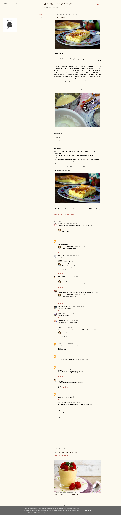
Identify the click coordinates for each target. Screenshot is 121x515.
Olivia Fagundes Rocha (67, 229)
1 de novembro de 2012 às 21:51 (80, 246)
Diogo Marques (61, 356)
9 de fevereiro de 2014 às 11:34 (69, 366)
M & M (59, 313)
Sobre (49, 7)
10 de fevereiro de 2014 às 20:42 (67, 393)
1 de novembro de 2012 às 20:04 (70, 240)
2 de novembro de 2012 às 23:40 (66, 327)
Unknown (60, 367)
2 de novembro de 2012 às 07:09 (79, 306)
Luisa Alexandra (61, 276)
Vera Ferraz (60, 240)
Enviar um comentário (63, 455)
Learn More (87, 510)
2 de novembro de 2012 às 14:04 (72, 320)
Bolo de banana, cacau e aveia (67, 453)
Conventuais (41, 20)
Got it (95, 510)
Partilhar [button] (40, 14)
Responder (60, 237)
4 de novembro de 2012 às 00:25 (72, 355)
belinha (59, 343)
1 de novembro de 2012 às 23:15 (80, 294)
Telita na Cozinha (64, 387)
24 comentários (61, 497)
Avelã (59, 393)
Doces (39, 22)
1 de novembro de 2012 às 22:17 (73, 255)
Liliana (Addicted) (62, 255)
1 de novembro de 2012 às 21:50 (80, 229)
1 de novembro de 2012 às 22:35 (68, 290)
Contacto (55, 7)
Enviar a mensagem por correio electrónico (67, 214)
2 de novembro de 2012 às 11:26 (68, 313)
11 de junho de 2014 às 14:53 (68, 417)
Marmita (60, 290)
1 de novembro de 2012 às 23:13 (80, 281)
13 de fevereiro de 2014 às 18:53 (73, 410)
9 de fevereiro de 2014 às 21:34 (67, 379)
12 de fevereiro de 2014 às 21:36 (75, 402)
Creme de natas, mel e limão (66, 494)
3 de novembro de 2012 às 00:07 (80, 332)
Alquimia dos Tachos (57, 4)
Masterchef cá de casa (63, 402)
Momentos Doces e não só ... (65, 306)
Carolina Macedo (62, 320)
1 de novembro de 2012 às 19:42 (73, 223)
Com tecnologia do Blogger (71, 505)
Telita (59, 379)
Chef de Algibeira (62, 223)
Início (45, 7)
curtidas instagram (62, 410)
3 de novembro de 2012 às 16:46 (68, 343)
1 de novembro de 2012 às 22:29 (72, 276)
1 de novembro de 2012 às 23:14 (80, 263)
